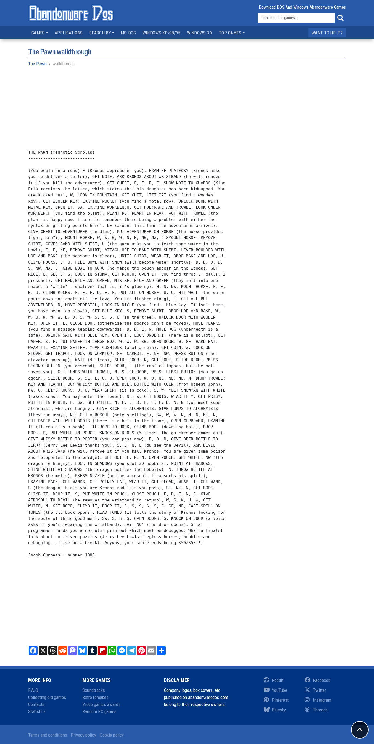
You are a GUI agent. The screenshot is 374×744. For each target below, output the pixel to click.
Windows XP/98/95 (161, 33)
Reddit (277, 680)
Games (38, 33)
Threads (320, 710)
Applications (69, 33)
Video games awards (101, 704)
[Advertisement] (187, 111)
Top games (230, 33)
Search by (100, 33)
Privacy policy (83, 735)
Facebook (321, 680)
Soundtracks (93, 690)
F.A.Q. (33, 690)
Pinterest (280, 700)
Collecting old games (47, 697)
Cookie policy (112, 735)
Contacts (36, 704)
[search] (340, 18)
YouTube (279, 690)
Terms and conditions (47, 735)
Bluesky (279, 710)
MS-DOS (128, 33)
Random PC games (99, 711)
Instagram (322, 700)
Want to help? (327, 33)
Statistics (37, 711)
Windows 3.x (199, 33)
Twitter (319, 690)
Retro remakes (95, 697)
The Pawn (37, 63)
